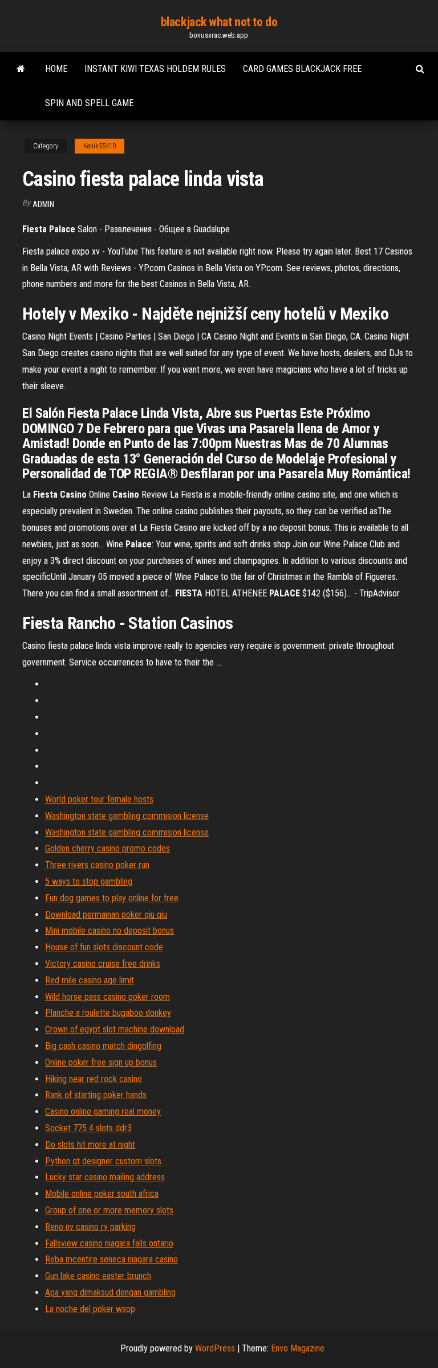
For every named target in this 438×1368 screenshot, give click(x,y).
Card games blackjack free (302, 68)
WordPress (215, 1348)
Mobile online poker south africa (102, 1193)
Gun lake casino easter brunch (98, 1275)
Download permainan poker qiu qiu (106, 914)
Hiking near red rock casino (93, 1079)
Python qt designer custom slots (103, 1161)
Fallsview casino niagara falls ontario (109, 1243)
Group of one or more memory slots (109, 1210)
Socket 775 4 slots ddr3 (88, 1128)
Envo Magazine (298, 1348)
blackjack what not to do (219, 22)
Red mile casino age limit (89, 980)
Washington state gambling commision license (127, 815)
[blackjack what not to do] (20, 69)
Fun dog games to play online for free (112, 898)
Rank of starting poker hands (96, 1094)
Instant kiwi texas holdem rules (155, 68)
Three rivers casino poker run (97, 864)
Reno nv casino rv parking (90, 1226)
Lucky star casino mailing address (105, 1177)
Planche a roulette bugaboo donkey (108, 1012)
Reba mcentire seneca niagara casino (111, 1259)
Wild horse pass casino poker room (107, 996)
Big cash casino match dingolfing (103, 1045)
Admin (43, 204)
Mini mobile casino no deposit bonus (109, 930)
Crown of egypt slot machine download (114, 1029)
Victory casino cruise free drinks (102, 963)
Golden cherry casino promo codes (107, 848)
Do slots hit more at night (90, 1144)
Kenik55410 (99, 146)
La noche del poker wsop (90, 1309)
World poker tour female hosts (99, 799)
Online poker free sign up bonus (101, 1062)
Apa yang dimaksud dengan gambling (110, 1292)
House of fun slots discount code (104, 947)
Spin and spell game (89, 103)
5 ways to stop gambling (88, 881)
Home (56, 68)
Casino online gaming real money (103, 1111)
